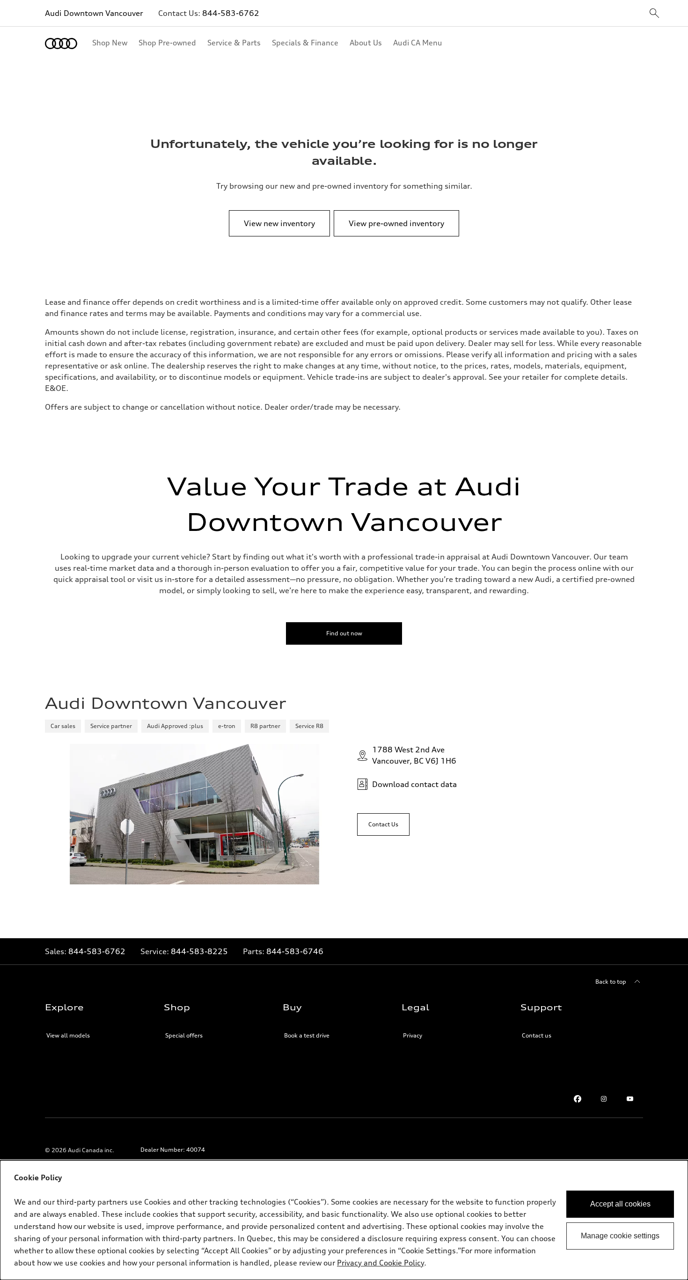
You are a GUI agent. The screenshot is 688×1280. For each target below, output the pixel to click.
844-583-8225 (199, 951)
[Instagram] (604, 1099)
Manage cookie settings (620, 1236)
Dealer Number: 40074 (172, 1149)
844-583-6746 (294, 951)
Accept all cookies (620, 1204)
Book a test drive (306, 1035)
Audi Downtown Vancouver (94, 13)
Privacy (412, 1035)
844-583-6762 (230, 13)
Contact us (536, 1035)
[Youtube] (630, 1099)
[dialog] (344, 1220)
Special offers (184, 1035)
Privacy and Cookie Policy (380, 1262)
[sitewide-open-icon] (654, 13)
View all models (68, 1035)
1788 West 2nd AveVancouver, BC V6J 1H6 (414, 755)
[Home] (61, 43)
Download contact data (414, 784)
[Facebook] (577, 1099)
